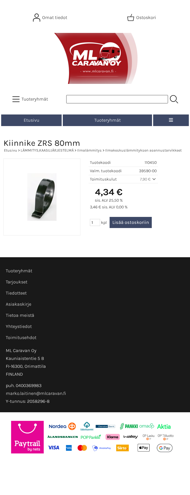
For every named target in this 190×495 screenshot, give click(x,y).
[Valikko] (171, 120)
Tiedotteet (16, 293)
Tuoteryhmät (107, 120)
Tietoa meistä (20, 315)
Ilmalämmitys (89, 150)
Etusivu (31, 120)
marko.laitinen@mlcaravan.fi (36, 393)
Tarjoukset (16, 282)
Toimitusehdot (21, 337)
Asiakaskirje (18, 304)
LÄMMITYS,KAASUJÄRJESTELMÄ (47, 150)
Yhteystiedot (19, 326)
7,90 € (146, 179)
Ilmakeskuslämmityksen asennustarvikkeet (143, 150)
